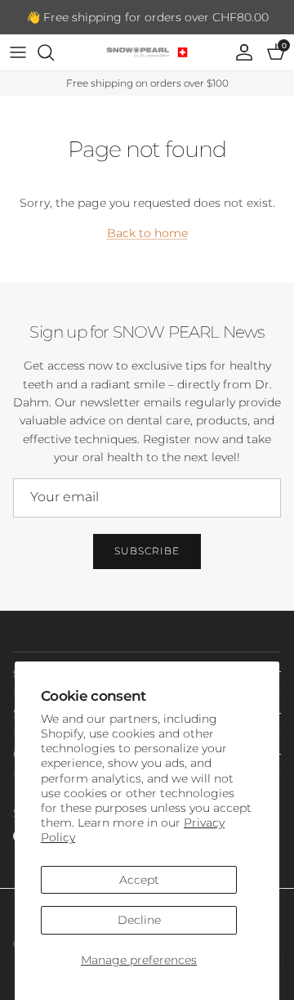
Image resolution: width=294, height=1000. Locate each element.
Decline (139, 920)
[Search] (54, 52)
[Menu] (18, 52)
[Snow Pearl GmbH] (147, 52)
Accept (139, 879)
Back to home (147, 233)
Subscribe (147, 551)
